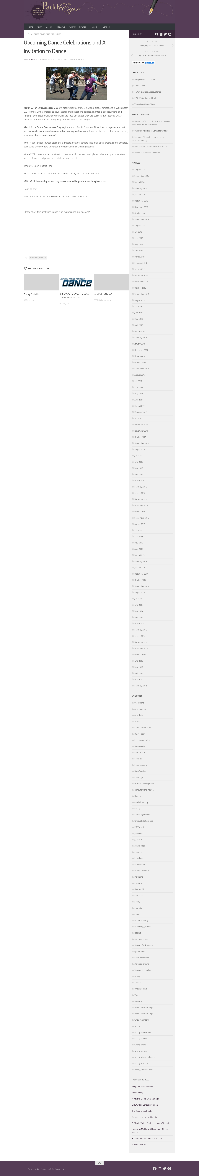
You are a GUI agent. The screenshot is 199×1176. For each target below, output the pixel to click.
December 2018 (141, 275)
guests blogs (139, 846)
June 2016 (138, 462)
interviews (138, 858)
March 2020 (139, 182)
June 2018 (138, 313)
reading (137, 933)
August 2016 (139, 449)
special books (140, 951)
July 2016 (138, 456)
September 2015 (141, 518)
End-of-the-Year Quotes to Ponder (147, 1138)
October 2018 (140, 288)
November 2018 (141, 281)
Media (94, 27)
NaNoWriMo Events (159, 146)
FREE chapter (140, 827)
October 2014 (140, 580)
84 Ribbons (139, 703)
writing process (140, 1051)
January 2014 (139, 636)
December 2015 (141, 499)
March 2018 (139, 331)
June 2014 (138, 605)
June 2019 (138, 238)
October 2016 (140, 437)
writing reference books (144, 1057)
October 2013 (140, 654)
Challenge (33, 34)
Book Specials (140, 771)
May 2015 (138, 543)
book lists (138, 759)
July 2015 (138, 530)
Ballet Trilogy (139, 734)
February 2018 (140, 337)
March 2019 (139, 257)
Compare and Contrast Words (144, 1117)
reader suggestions (142, 926)
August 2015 (139, 524)
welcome (138, 1001)
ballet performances (142, 727)
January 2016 (139, 493)
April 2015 (138, 549)
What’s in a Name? (103, 294)
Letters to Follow (141, 870)
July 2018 (138, 306)
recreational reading (142, 939)
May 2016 (138, 468)
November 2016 (141, 431)
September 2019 (141, 219)
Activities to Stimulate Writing (155, 131)
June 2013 (138, 661)
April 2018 (138, 325)
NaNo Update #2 (139, 1144)
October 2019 (140, 213)
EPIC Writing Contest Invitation (147, 98)
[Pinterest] (169, 34)
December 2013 (141, 642)
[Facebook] (156, 34)
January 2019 (139, 269)
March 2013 (139, 679)
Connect (106, 27)
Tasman (137, 982)
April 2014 (138, 617)
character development (144, 783)
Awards (72, 27)
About (39, 27)
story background (141, 964)
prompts (138, 908)
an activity (138, 715)
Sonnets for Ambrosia (143, 945)
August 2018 (139, 300)
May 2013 (138, 667)
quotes (137, 914)
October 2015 (140, 511)
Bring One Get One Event (144, 79)
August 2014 (139, 592)
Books (49, 27)
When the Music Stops (143, 1007)
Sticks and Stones (141, 958)
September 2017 (141, 368)
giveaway (138, 839)
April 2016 (138, 474)
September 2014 (141, 586)
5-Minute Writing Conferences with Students (151, 1123)
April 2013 (138, 673)
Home (30, 27)
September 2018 (141, 294)
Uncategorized (140, 989)
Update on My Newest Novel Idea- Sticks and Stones (151, 1131)
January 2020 (139, 194)
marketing (138, 877)
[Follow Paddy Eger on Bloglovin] (143, 64)
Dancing (45, 34)
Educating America (142, 815)
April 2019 (138, 250)
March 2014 (139, 623)
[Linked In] (161, 34)
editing (137, 808)
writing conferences (142, 1032)
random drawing (141, 920)
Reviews (61, 27)
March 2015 (139, 555)
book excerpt (139, 752)
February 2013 (140, 686)
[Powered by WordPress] (38, 1169)
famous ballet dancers (143, 821)
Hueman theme (60, 1169)
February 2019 (140, 263)
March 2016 (139, 480)
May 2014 (138, 611)
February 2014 (140, 630)
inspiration (138, 852)
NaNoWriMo (139, 889)
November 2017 (141, 356)
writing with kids (141, 1063)
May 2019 (138, 244)
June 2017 (138, 387)
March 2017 (139, 406)
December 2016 (141, 424)
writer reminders (141, 1020)
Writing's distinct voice (143, 1069)
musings (56, 34)
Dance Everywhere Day (38, 258)
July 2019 (138, 232)
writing (137, 1026)
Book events (139, 746)
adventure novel (141, 709)
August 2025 (139, 170)
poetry (137, 902)
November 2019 (141, 207)
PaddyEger (31, 59)
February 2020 (140, 188)
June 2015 (138, 536)
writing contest (140, 1038)
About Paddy (139, 85)
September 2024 (141, 176)
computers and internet (144, 790)
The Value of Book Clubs (144, 104)
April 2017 (138, 400)
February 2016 (140, 487)
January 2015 (139, 567)
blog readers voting (142, 740)
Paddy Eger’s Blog (140, 1080)
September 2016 (141, 443)
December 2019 (141, 201)
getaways (138, 833)
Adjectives (155, 153)
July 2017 (138, 381)
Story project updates (143, 970)
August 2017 (139, 375)
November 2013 (141, 648)
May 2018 (138, 319)
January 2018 (139, 344)
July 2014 (138, 599)
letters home (139, 864)
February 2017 (140, 412)
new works (139, 895)
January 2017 (139, 418)
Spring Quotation (32, 294)
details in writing (141, 802)
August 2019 (139, 225)
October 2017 (140, 362)
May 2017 (138, 393)
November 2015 (141, 505)
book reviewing (140, 765)
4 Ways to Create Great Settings (147, 92)
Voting (137, 995)
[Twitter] (165, 34)
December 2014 (141, 574)
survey (137, 976)
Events (82, 27)
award (137, 721)
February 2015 (140, 561)
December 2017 (141, 350)
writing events (140, 1045)
